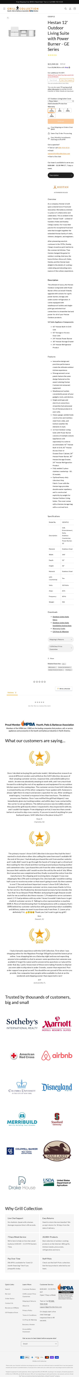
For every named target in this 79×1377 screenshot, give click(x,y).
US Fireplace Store (11, 1312)
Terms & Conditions (30, 1315)
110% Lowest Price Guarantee (29, 1295)
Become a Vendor (29, 1324)
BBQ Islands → (52, 667)
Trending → (69, 669)
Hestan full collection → (64, 667)
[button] (4, 8)
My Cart (8, 1294)
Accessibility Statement (27, 1330)
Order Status (9, 1298)
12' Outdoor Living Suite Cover (59, 99)
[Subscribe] (55, 1343)
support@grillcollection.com (59, 153)
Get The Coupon (67, 80)
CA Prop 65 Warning (30, 1320)
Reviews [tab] (11, 693)
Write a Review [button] (65, 689)
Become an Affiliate (12, 1308)
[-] (52, 110)
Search (7, 1289)
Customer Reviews (29, 1289)
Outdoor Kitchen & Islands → (56, 669)
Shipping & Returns (29, 1301)
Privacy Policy (27, 1310)
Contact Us (9, 1303)
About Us (26, 1306)
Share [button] (52, 658)
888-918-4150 (63, 148)
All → (64, 664)
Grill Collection (41, 1361)
